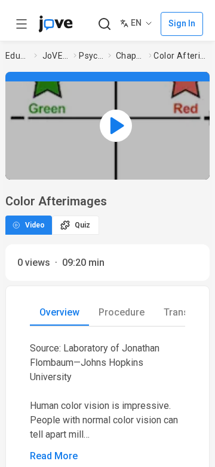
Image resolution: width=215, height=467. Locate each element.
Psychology (91, 55)
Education (17, 55)
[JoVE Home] (55, 24)
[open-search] (104, 24)
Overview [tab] (59, 312)
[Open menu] (21, 24)
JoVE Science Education (55, 55)
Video (35, 225)
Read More (54, 456)
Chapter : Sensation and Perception (130, 55)
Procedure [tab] (122, 312)
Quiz (82, 225)
